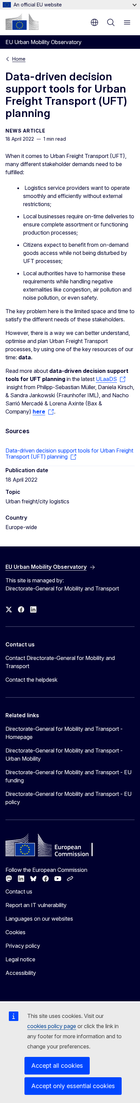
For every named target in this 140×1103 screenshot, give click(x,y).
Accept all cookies (57, 1065)
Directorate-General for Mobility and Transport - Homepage (64, 732)
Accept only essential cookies (73, 1085)
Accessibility (20, 972)
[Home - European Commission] (22, 22)
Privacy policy (22, 945)
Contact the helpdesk (31, 679)
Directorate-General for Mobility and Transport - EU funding (68, 776)
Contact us (18, 891)
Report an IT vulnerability (36, 905)
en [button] (94, 22)
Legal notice (20, 959)
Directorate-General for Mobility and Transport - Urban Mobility (64, 754)
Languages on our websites (39, 918)
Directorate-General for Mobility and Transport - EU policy (68, 797)
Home (18, 59)
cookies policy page (51, 1026)
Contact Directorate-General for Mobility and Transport (60, 662)
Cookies (15, 932)
